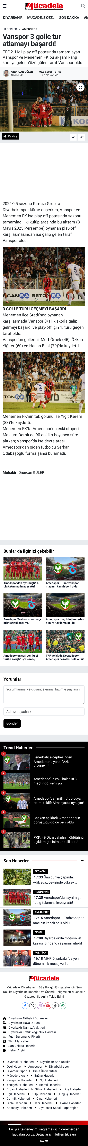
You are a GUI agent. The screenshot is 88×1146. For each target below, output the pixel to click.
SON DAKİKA (69, 17)
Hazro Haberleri (70, 1103)
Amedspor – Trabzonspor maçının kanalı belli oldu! (62, 584)
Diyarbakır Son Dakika (55, 1062)
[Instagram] (40, 1005)
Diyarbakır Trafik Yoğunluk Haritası (32, 1032)
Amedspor (35, 1066)
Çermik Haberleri (18, 1098)
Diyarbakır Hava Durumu (24, 1023)
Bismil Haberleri (50, 1085)
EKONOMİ (40, 871)
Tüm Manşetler (18, 1041)
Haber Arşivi (16, 1050)
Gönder (12, 723)
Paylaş (12, 136)
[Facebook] (25, 1005)
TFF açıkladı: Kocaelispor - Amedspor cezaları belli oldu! (65, 657)
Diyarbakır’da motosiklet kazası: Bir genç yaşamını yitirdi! (57, 941)
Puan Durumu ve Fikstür (24, 1036)
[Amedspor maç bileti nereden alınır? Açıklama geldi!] (65, 605)
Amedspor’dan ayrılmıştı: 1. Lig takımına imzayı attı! (21, 584)
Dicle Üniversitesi (45, 1071)
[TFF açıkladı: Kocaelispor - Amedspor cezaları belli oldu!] (65, 641)
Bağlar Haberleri (45, 1075)
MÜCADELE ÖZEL (40, 17)
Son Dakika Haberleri (22, 1046)
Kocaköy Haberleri (19, 1108)
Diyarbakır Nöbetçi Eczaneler (28, 1018)
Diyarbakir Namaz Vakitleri (26, 1027)
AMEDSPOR (29, 29)
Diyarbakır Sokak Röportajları (58, 1108)
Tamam (44, 1141)
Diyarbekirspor (59, 1066)
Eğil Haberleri (16, 1094)
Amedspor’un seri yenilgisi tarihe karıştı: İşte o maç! (20, 657)
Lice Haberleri (72, 1089)
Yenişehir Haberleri (20, 1085)
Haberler (10, 29)
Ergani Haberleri (18, 1089)
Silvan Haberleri (46, 1089)
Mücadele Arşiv (17, 1075)
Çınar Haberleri (46, 1098)
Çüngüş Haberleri (69, 1094)
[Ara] (83, 6)
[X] (32, 1005)
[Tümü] (83, 861)
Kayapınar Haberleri (20, 1080)
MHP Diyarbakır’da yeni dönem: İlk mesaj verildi (56, 961)
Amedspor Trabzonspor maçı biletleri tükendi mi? (22, 621)
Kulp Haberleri (41, 1094)
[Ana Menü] (5, 6)
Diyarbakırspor (17, 1071)
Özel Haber (14, 1066)
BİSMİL (39, 932)
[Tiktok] (55, 1005)
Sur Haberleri (49, 1080)
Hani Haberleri (43, 1103)
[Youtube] (47, 1005)
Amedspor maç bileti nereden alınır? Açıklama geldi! (65, 621)
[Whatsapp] (63, 1005)
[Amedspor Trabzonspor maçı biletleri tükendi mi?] (22, 605)
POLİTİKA (40, 952)
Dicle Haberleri (17, 1103)
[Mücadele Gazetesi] (43, 5)
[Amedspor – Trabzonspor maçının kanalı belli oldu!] (65, 569)
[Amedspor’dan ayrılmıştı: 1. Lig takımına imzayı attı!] (22, 569)
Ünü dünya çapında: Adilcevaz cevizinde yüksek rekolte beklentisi (53, 880)
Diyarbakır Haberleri (20, 1062)
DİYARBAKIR (12, 17)
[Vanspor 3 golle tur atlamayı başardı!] (44, 106)
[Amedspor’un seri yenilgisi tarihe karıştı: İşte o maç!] (22, 641)
